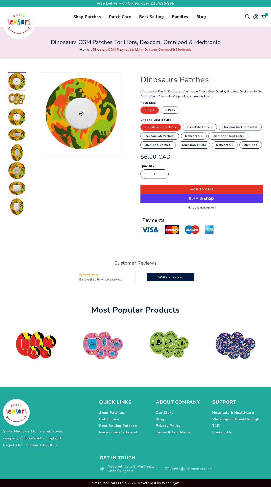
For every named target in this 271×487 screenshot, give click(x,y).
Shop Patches (87, 16)
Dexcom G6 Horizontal (240, 127)
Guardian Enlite (194, 145)
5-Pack (170, 110)
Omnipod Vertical (158, 145)
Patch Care (120, 16)
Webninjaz (170, 483)
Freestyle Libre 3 (200, 127)
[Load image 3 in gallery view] (17, 117)
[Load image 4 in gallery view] (17, 135)
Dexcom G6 (224, 145)
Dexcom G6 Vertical (160, 136)
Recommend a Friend (118, 432)
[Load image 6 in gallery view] (17, 171)
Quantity (147, 166)
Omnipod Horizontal (228, 136)
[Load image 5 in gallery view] (17, 153)
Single (150, 110)
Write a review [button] (170, 277)
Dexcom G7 (193, 136)
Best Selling (151, 16)
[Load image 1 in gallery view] (17, 81)
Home (84, 49)
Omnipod (251, 145)
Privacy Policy (168, 425)
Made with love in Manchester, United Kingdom (132, 468)
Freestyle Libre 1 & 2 (161, 127)
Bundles (180, 16)
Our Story (164, 412)
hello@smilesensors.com (192, 469)
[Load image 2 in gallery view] (17, 99)
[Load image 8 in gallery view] (17, 206)
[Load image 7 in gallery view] (17, 188)
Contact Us (222, 432)
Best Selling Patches (118, 425)
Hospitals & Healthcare (233, 412)
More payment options (202, 207)
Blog (201, 16)
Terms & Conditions (173, 432)
